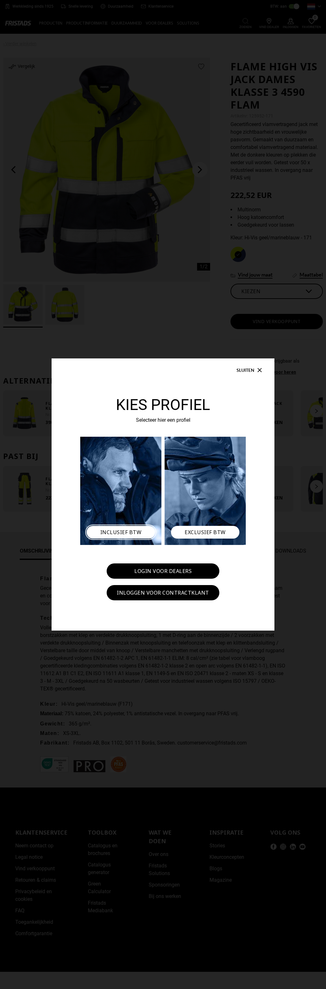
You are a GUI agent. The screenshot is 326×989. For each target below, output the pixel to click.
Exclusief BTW (205, 532)
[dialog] (163, 494)
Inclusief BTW (121, 532)
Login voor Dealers (163, 571)
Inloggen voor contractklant (163, 592)
